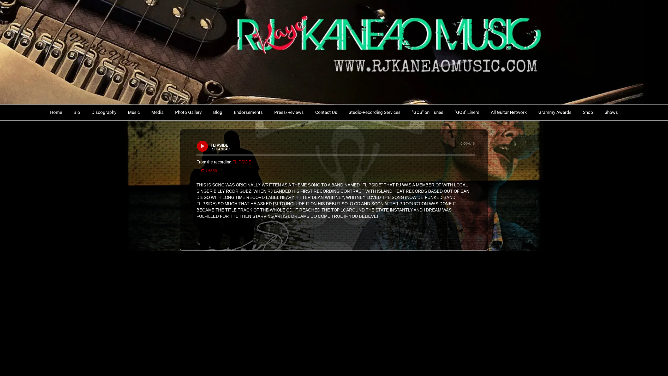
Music (134, 112)
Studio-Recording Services (375, 112)
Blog (217, 112)
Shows (611, 112)
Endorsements (248, 112)
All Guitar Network (509, 112)
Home (56, 112)
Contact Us (326, 112)
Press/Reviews (289, 112)
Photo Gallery (188, 112)
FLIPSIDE (241, 162)
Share (211, 170)
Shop (588, 112)
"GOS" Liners (467, 112)
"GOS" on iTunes (427, 112)
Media (157, 112)
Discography (104, 112)
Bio (77, 112)
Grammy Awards (554, 112)
